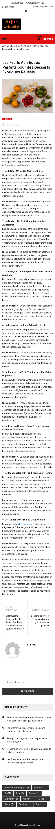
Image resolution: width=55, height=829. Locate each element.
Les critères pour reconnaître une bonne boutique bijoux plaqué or (26, 729)
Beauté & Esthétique (14, 787)
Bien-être (38, 787)
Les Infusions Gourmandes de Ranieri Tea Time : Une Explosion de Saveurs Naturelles (15, 622)
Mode (41, 799)
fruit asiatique (26, 524)
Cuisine (8, 119)
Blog (18, 793)
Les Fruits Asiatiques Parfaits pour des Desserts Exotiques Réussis (25, 761)
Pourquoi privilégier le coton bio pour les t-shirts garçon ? (27, 740)
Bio (6, 793)
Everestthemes (33, 825)
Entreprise (10, 799)
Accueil (5, 46)
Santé (7, 804)
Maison (26, 799)
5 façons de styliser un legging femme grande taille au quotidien (40, 621)
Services (23, 804)
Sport (38, 804)
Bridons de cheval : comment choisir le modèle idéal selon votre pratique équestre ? (29, 719)
